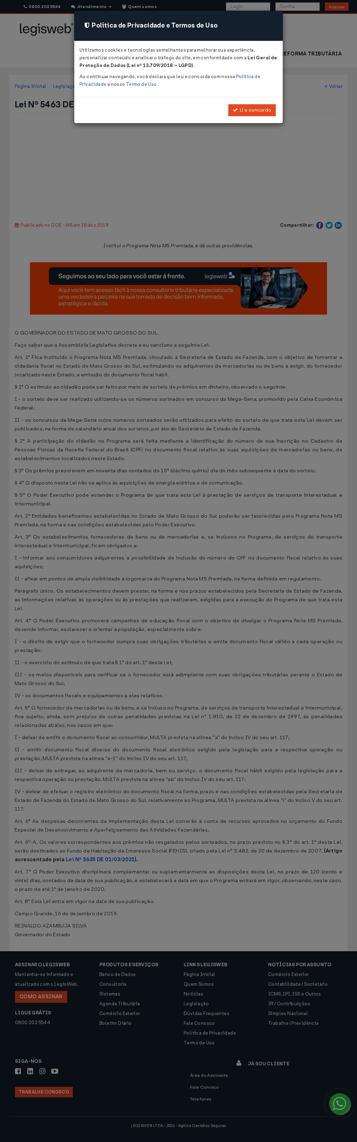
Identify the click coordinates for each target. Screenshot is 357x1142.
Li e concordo (254, 110)
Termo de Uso (142, 84)
